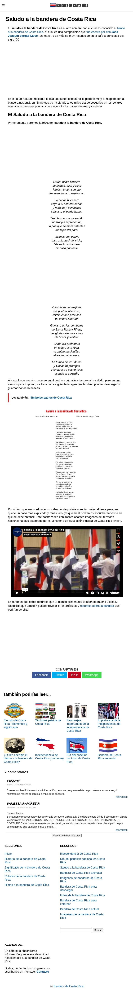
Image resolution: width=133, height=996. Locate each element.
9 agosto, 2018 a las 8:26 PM (19, 784)
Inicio (8, 853)
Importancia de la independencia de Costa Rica (109, 724)
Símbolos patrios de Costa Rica (48, 722)
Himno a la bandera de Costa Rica (27, 885)
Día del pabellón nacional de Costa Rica (78, 758)
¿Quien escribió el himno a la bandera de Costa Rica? (18, 758)
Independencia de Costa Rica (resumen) (49, 756)
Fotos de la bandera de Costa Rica (82, 895)
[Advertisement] (67, 69)
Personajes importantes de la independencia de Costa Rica (77, 725)
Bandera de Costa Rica (68, 986)
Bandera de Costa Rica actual (79, 909)
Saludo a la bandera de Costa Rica (82, 867)
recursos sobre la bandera (97, 605)
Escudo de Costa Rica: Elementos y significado (16, 724)
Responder (122, 797)
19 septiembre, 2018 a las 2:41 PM (21, 807)
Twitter (59, 675)
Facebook (41, 675)
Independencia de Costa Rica (79, 853)
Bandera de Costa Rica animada (109, 756)
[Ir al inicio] (69, 8)
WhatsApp (91, 675)
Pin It (74, 675)
